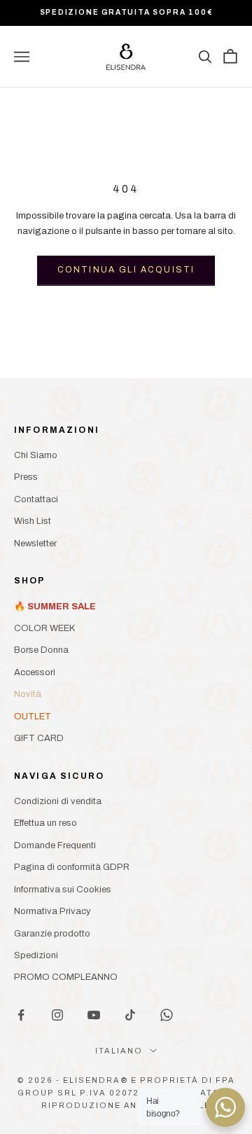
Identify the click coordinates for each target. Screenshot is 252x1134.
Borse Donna (41, 650)
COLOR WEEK (44, 628)
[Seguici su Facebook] (21, 1015)
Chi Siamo (35, 455)
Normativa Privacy (52, 911)
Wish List (32, 521)
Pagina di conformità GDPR (72, 867)
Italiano (119, 1050)
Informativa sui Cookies (62, 889)
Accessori (34, 672)
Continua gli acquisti (126, 270)
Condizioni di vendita (58, 801)
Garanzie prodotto (52, 934)
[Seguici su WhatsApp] (167, 1015)
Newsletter (35, 543)
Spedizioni (36, 955)
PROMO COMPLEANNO (66, 977)
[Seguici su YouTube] (94, 1015)
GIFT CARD (39, 738)
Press (26, 477)
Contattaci (36, 499)
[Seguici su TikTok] (130, 1015)
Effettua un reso (45, 823)
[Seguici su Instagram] (57, 1015)
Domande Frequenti (55, 845)
